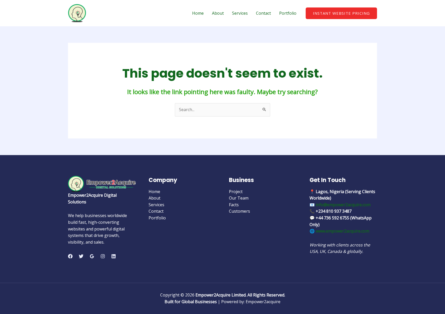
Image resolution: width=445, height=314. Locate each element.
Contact (263, 13)
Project (236, 191)
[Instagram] (102, 256)
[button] (341, 13)
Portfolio (287, 13)
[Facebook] (70, 256)
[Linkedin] (113, 256)
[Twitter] (81, 256)
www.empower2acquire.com (342, 231)
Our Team (239, 198)
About (218, 13)
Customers (239, 211)
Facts (234, 205)
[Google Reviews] (92, 256)
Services (240, 13)
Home (198, 13)
